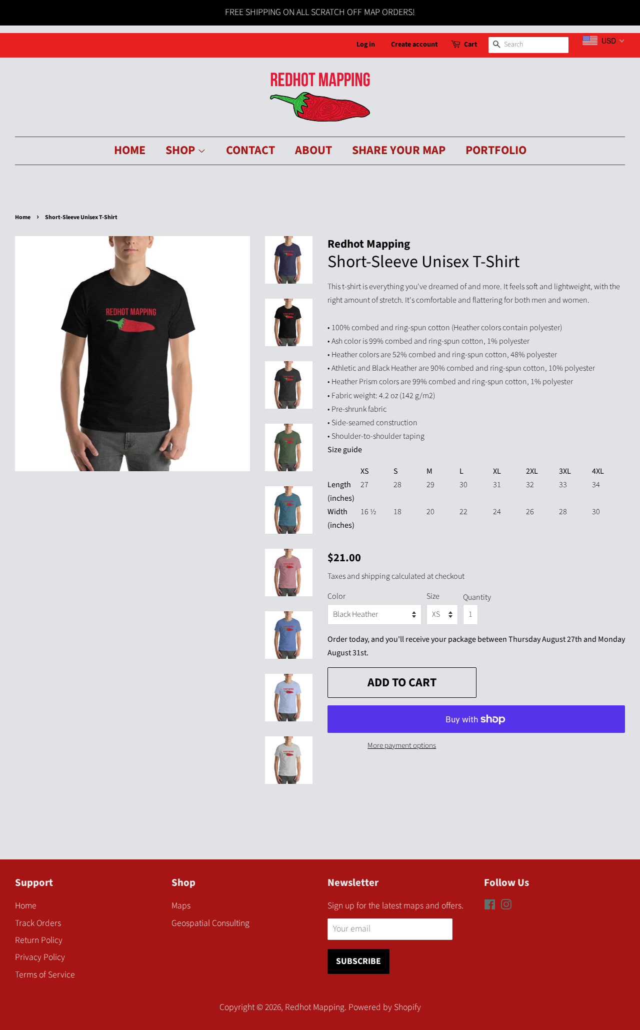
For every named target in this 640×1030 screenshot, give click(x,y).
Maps (181, 905)
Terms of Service (45, 974)
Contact (250, 150)
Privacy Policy (40, 957)
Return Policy (38, 940)
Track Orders (38, 923)
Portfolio (496, 150)
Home (130, 150)
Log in (365, 45)
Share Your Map (399, 150)
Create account (414, 45)
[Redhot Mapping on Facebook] (490, 906)
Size (433, 596)
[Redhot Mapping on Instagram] (506, 906)
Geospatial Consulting (211, 923)
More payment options (402, 745)
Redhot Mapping (314, 1007)
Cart (470, 45)
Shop (182, 150)
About (313, 150)
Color (337, 596)
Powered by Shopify (384, 1007)
